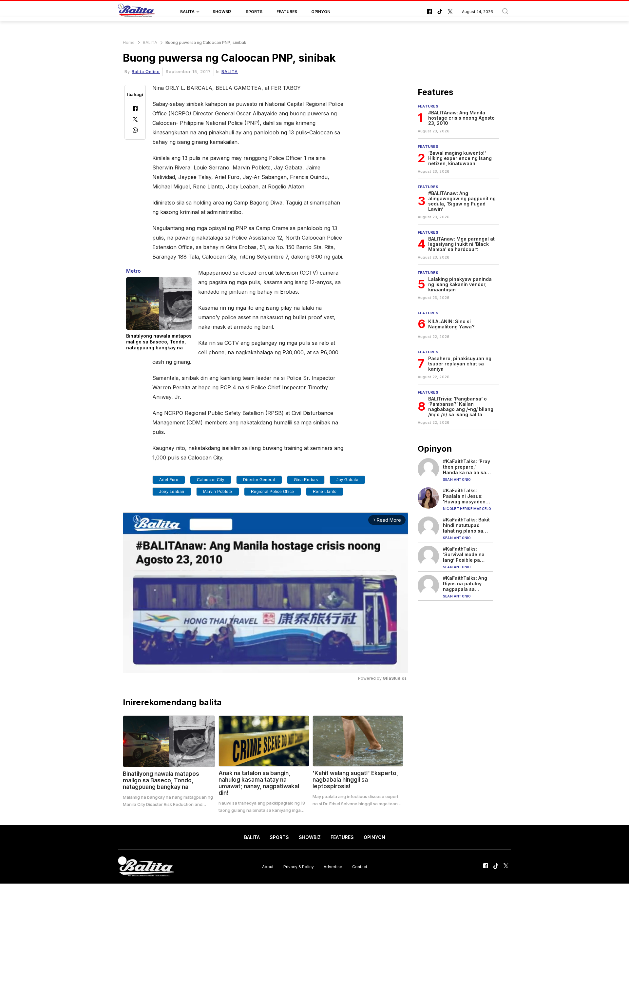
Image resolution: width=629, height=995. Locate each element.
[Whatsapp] (135, 131)
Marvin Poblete (217, 491)
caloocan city (210, 480)
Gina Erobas (306, 480)
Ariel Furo (168, 480)
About (268, 866)
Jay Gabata (347, 480)
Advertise (333, 866)
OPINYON (320, 11)
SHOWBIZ (222, 11)
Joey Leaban (171, 491)
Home (129, 42)
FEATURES (286, 11)
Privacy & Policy (298, 866)
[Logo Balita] (136, 12)
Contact (359, 866)
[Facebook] (135, 109)
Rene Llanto (325, 491)
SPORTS (254, 11)
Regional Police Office (272, 491)
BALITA (187, 11)
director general (259, 480)
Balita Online (146, 71)
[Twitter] (135, 120)
